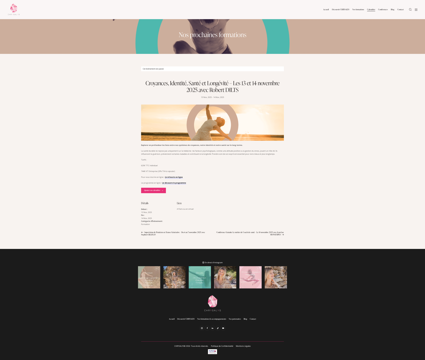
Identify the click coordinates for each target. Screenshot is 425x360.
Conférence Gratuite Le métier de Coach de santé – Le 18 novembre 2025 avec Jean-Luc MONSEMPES (250, 233)
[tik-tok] (217, 328)
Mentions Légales (243, 346)
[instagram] (202, 328)
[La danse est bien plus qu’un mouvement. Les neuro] (225, 277)
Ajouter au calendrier (152, 190)
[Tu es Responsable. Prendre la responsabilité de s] (250, 277)
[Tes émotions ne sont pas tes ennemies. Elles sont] (276, 277)
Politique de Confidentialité (222, 346)
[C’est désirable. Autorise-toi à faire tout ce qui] (149, 277)
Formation (145, 224)
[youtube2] (223, 328)
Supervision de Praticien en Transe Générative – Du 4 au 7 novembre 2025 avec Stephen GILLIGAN (173, 233)
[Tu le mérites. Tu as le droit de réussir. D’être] (200, 277)
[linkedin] (212, 328)
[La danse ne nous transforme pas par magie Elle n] (174, 277)
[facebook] (207, 328)
